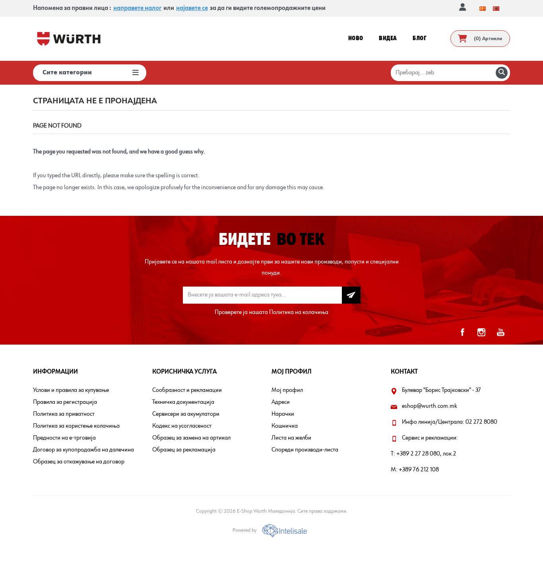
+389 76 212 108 (419, 470)
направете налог (137, 8)
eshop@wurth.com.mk (429, 406)
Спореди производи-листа (305, 450)
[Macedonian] (482, 8)
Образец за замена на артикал (191, 438)
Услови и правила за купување (71, 390)
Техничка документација (183, 402)
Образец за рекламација (183, 450)
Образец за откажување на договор (78, 462)
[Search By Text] (502, 73)
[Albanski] (496, 8)
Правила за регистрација (65, 402)
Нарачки (283, 414)
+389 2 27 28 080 (418, 454)
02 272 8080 (481, 422)
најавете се (192, 8)
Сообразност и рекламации (187, 390)
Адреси (281, 402)
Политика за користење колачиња (76, 426)
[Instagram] (481, 332)
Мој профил (287, 390)
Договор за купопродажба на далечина (83, 450)
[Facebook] (462, 332)
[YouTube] (500, 332)
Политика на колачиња (298, 312)
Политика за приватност (64, 414)
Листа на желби (291, 438)
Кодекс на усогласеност (181, 426)
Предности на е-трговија (64, 438)
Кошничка (285, 426)
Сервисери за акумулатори (185, 414)
